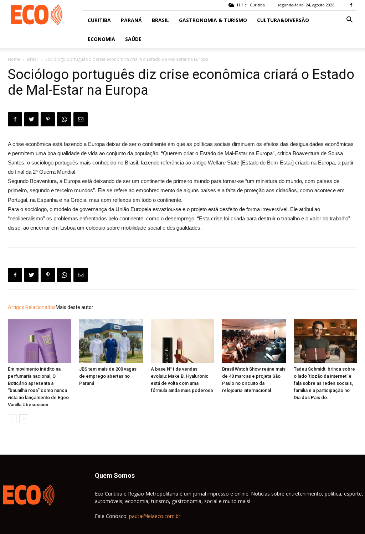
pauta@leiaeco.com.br (154, 516)
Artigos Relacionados (32, 307)
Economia (101, 39)
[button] (349, 20)
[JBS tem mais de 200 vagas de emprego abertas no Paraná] (111, 341)
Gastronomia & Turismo (213, 20)
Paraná (131, 20)
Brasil (160, 20)
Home (14, 59)
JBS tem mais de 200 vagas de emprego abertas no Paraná (108, 376)
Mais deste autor (74, 307)
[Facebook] (351, 5)
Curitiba (99, 20)
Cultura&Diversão (283, 20)
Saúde (133, 39)
